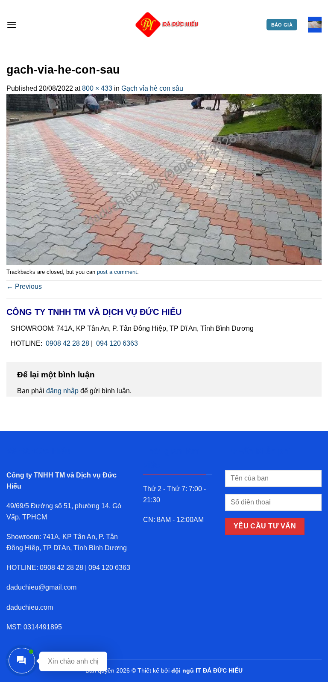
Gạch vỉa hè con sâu (152, 88)
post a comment (117, 272)
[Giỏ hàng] (315, 25)
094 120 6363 (117, 343)
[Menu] (11, 24)
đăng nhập (62, 390)
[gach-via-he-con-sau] (164, 179)
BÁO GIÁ (282, 24)
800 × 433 (97, 88)
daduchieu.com (29, 607)
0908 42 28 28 (67, 343)
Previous (24, 286)
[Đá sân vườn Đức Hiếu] (167, 25)
